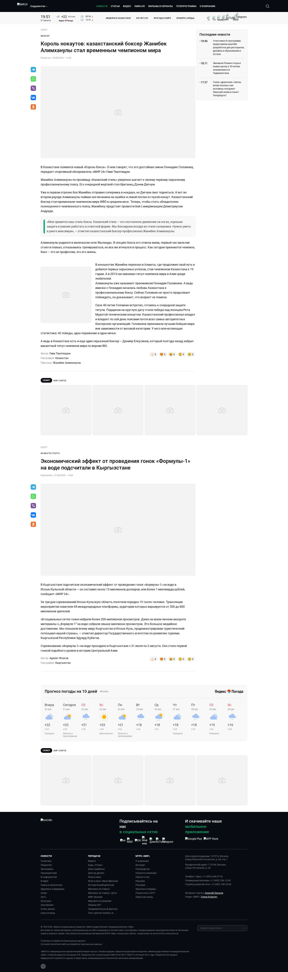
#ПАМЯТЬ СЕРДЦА (185, 18)
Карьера (140, 881)
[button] (39, 6)
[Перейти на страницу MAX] (130, 840)
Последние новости (215, 34)
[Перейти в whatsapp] (33, 79)
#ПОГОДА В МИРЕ (162, 18)
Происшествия (49, 873)
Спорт (44, 893)
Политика (46, 861)
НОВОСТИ (102, 6)
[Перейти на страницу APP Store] (211, 840)
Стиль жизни (48, 909)
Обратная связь (144, 897)
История (140, 865)
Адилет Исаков (59, 658)
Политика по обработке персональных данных (63, 941)
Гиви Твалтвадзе (60, 353)
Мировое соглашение (99, 901)
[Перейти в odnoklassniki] (33, 107)
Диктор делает (96, 873)
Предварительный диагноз (103, 909)
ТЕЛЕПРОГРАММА (186, 6)
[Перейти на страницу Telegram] (167, 840)
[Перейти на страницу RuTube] (160, 840)
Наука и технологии (51, 885)
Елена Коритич (209, 896)
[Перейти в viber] (33, 88)
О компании (142, 861)
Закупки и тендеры (146, 889)
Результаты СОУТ (145, 893)
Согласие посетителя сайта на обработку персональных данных (71, 944)
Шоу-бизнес (47, 905)
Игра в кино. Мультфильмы (103, 881)
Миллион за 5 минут (99, 889)
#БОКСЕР (45, 36)
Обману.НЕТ (94, 905)
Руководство (143, 869)
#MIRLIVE (139, 6)
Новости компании (146, 873)
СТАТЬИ (115, 6)
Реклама (140, 885)
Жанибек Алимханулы (67, 362)
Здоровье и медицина (52, 889)
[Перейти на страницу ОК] (138, 840)
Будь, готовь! (95, 865)
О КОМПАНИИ (207, 6)
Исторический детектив (101, 885)
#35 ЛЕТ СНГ (142, 18)
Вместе (92, 861)
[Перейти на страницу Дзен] (153, 840)
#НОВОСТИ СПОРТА (50, 453)
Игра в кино (94, 877)
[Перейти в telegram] (33, 70)
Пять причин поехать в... (101, 913)
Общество (46, 865)
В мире (44, 881)
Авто (43, 897)
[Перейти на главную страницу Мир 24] (22, 6)
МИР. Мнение (95, 897)
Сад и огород (48, 913)
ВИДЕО (127, 6)
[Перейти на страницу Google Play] (193, 840)
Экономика (47, 869)
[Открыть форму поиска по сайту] (267, 6)
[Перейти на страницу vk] (123, 840)
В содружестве (49, 877)
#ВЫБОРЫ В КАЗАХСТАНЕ (118, 18)
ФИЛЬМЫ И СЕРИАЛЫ (160, 6)
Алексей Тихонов (214, 893)
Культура (46, 901)
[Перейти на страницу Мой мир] (145, 840)
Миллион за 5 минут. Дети (102, 893)
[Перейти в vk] (33, 98)
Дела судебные (96, 869)
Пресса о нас (143, 877)
